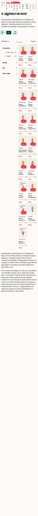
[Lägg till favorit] (30, 212)
